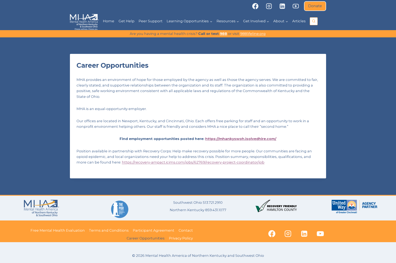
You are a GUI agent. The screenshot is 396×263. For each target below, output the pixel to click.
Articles (299, 21)
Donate (315, 6)
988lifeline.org (253, 34)
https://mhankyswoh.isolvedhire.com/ (240, 139)
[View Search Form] (314, 21)
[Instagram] (269, 6)
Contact (186, 230)
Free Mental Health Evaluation (58, 230)
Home (108, 21)
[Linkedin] (282, 6)
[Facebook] (255, 6)
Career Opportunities (146, 238)
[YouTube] (296, 6)
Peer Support (151, 21)
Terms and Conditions (109, 230)
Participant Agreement (153, 230)
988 (223, 34)
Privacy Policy (181, 238)
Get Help (126, 21)
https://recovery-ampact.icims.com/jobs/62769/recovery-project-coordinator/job (193, 162)
